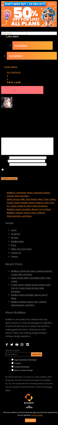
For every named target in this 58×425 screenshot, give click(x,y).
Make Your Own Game (21, 249)
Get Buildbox (21, 45)
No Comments (14, 72)
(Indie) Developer (22, 367)
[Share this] (8, 82)
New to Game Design (23, 370)
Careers (14, 256)
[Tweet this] (10, 82)
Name (5, 157)
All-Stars (14, 237)
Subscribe (36, 354)
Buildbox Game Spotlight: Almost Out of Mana (29, 209)
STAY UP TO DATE (12, 350)
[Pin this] (19, 82)
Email (4, 160)
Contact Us (16, 252)
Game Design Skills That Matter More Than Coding (31, 199)
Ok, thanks (30, 420)
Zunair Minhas (10, 66)
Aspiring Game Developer (25, 360)
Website (5, 164)
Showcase (15, 234)
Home (14, 230)
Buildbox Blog (17, 241)
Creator (17, 363)
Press (13, 245)
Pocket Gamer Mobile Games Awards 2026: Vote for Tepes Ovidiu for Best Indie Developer (31, 288)
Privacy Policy (37, 415)
